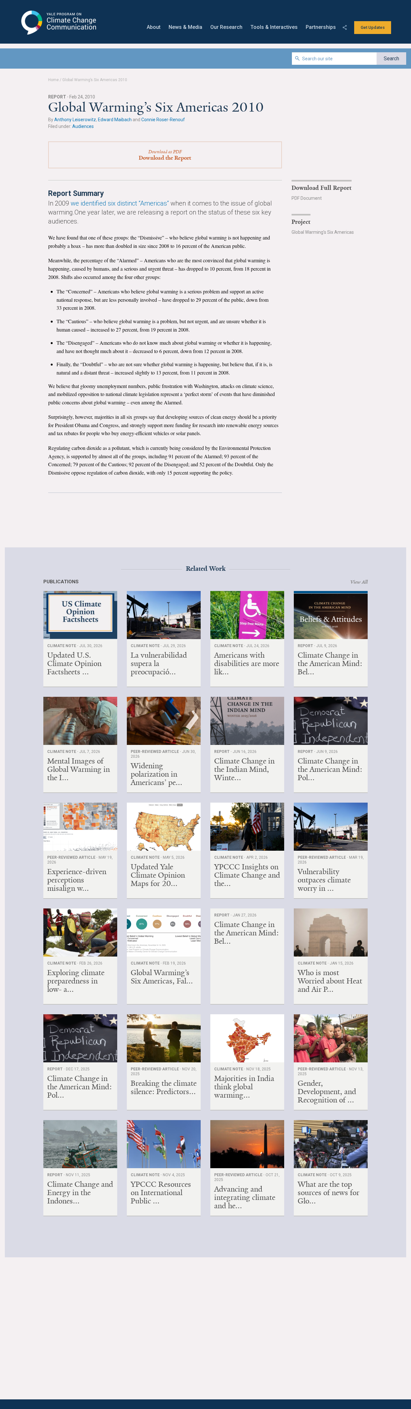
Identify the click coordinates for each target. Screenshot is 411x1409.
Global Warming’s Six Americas (323, 232)
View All (359, 582)
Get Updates (373, 27)
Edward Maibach (115, 119)
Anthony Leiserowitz (75, 119)
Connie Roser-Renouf (163, 119)
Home (53, 80)
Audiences (83, 126)
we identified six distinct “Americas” (120, 203)
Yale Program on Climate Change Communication (58, 23)
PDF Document (307, 198)
